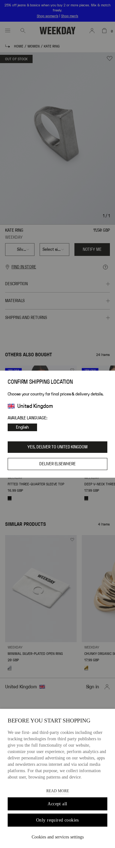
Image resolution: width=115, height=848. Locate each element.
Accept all (57, 803)
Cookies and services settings (58, 837)
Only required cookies (57, 820)
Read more (57, 791)
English (22, 427)
